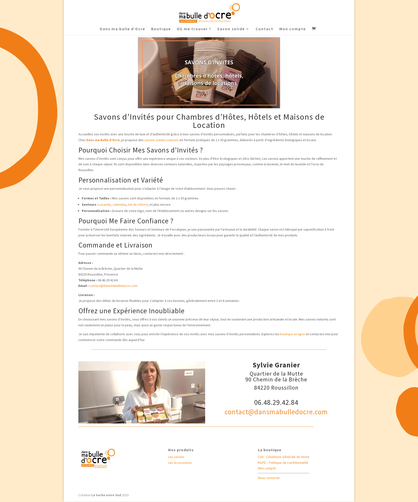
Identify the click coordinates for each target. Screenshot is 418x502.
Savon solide (231, 29)
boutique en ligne (292, 334)
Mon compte (292, 29)
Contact (264, 29)
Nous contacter (269, 478)
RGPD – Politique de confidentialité (283, 462)
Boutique (161, 29)
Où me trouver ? (194, 29)
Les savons (176, 457)
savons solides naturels (161, 140)
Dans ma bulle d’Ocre (122, 29)
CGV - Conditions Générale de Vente (283, 457)
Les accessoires (180, 462)
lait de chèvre (138, 204)
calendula (119, 204)
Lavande (105, 204)
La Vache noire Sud (106, 495)
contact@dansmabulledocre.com (276, 411)
